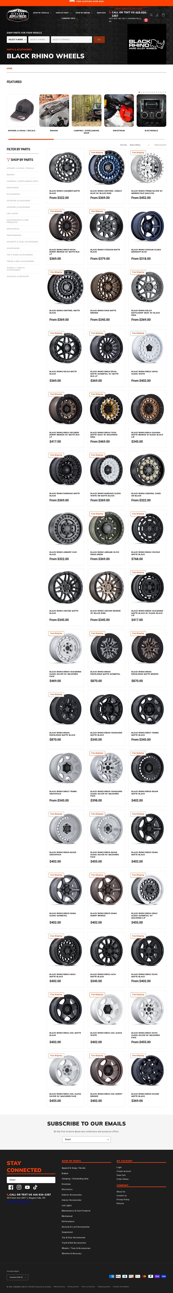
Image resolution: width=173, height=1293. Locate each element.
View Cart (121, 1175)
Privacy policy (73, 1287)
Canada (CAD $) (16, 1277)
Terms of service (88, 1287)
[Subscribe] (108, 1139)
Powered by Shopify (43, 1287)
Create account (124, 1171)
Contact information (121, 1287)
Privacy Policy (123, 1199)
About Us (121, 1192)
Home (9, 68)
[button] (42, 13)
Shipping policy (104, 1287)
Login (119, 1167)
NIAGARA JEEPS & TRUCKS (23, 1287)
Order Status (123, 1179)
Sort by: (123, 145)
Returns (120, 1203)
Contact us (122, 1196)
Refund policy (59, 1287)
